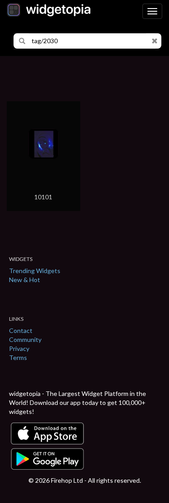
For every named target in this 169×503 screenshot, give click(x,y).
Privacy (19, 348)
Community (25, 339)
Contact (20, 330)
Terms (18, 357)
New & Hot (24, 279)
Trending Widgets (34, 270)
